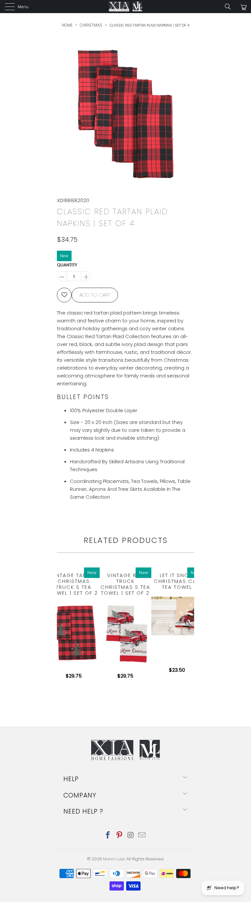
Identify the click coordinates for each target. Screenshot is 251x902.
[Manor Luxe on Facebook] (108, 836)
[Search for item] (230, 7)
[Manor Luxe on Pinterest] (120, 836)
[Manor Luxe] (125, 6)
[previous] (58, 626)
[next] (189, 626)
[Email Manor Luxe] (142, 836)
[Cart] (243, 7)
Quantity (67, 265)
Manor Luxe (114, 859)
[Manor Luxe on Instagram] (131, 836)
